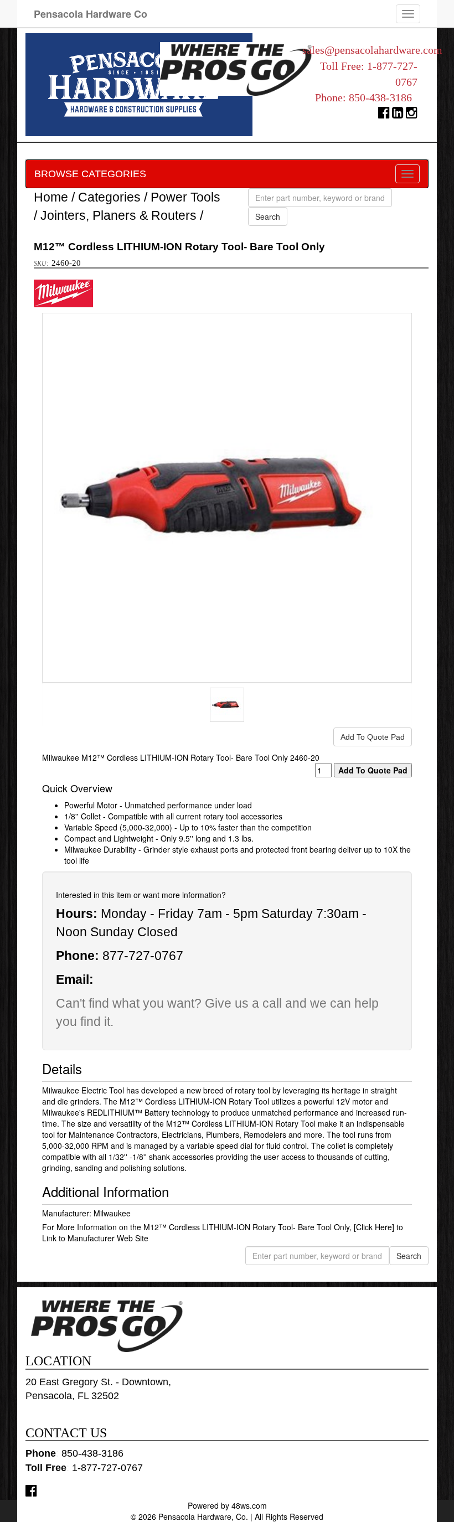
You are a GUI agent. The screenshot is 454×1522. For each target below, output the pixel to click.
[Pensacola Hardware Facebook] (384, 115)
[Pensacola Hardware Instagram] (411, 115)
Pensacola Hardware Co (90, 14)
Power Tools (185, 197)
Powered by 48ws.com (227, 1505)
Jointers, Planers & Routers (118, 215)
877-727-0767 (142, 955)
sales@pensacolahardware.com (372, 50)
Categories (109, 197)
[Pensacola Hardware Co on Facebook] (31, 1490)
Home (51, 197)
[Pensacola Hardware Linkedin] (398, 115)
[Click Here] (374, 1226)
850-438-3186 (380, 97)
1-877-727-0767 (107, 1467)
